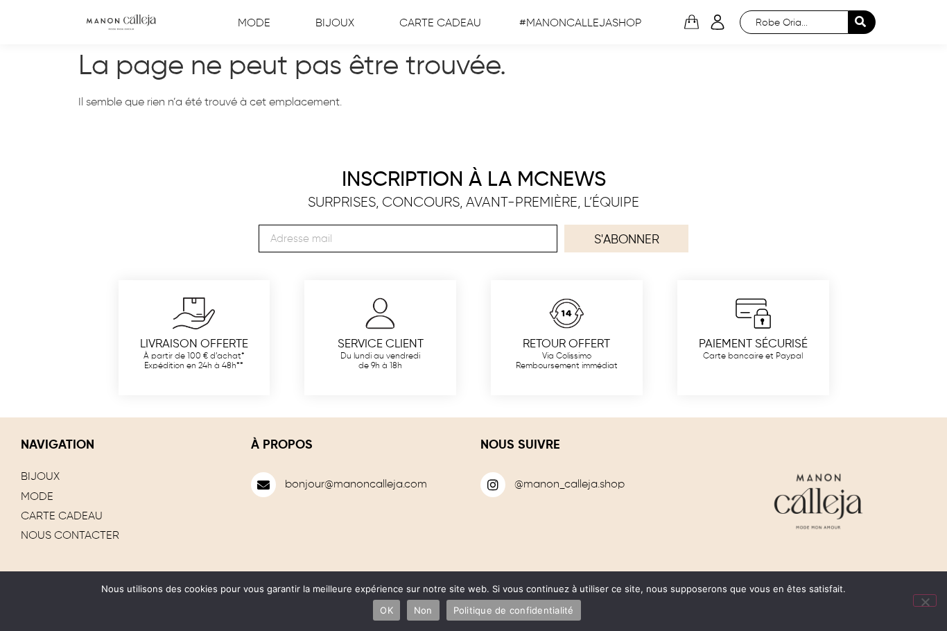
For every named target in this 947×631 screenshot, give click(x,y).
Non (423, 610)
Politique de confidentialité (513, 610)
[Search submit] (862, 22)
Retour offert (566, 344)
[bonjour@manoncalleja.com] (263, 484)
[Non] (925, 600)
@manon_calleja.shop (569, 484)
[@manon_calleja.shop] (492, 484)
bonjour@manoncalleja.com (356, 484)
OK (386, 610)
